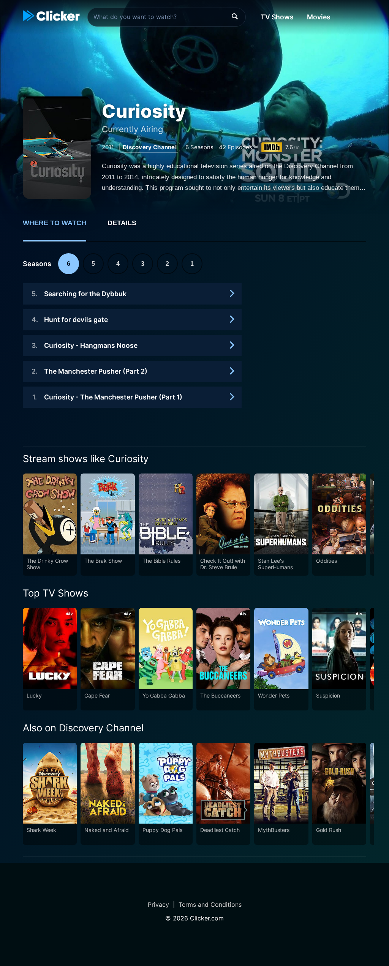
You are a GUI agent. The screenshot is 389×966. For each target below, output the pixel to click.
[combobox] (166, 17)
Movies (318, 17)
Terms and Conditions (210, 904)
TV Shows (277, 17)
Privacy (158, 904)
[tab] (60, 227)
